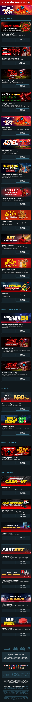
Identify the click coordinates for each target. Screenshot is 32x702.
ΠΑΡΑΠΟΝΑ (24, 657)
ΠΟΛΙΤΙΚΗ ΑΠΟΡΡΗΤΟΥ (22, 658)
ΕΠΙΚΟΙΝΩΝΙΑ (17, 657)
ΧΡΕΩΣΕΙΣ (13, 658)
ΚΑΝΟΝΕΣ (10, 654)
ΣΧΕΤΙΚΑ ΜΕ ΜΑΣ (9, 657)
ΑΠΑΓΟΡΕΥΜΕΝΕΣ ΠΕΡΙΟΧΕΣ (22, 655)
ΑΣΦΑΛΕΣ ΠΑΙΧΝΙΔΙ (19, 654)
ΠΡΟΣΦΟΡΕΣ (23, 2)
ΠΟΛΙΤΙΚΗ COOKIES (16, 660)
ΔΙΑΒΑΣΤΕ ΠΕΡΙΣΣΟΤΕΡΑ (22, 40)
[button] (28, 2)
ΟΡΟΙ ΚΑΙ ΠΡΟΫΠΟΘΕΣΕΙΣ (8, 655)
